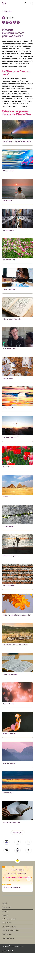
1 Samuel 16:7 (16, 59)
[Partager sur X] (10, 22)
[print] (3, 22)
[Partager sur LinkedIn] (18, 22)
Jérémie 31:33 (24, 61)
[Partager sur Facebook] (14, 22)
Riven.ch (10, 951)
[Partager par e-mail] (7, 22)
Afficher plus (17, 832)
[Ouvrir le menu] (32, 3)
